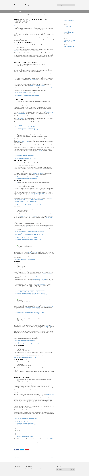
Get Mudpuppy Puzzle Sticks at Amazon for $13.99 (25, 128)
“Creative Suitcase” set (47, 326)
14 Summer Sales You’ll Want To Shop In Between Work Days (69, 42)
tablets (18, 37)
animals (51, 112)
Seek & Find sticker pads (40, 284)
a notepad (41, 150)
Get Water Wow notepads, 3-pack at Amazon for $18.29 (26, 201)
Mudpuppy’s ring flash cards (19, 77)
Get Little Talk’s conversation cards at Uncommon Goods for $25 (27, 420)
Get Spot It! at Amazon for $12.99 (21, 421)
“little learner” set (33, 79)
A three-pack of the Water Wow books (37, 193)
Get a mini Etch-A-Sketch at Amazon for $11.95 (24, 156)
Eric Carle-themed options (20, 113)
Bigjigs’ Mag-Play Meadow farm (29, 226)
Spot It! (35, 405)
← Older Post (16, 457)
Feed (20, 14)
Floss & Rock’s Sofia (33, 216)
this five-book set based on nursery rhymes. (38, 85)
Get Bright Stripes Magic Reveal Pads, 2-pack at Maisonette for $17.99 (29, 204)
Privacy (15, 470)
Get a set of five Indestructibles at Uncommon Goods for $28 (27, 95)
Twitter (52, 438)
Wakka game (35, 411)
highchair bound (28, 69)
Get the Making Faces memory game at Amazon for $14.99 (26, 417)
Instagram (17, 440)
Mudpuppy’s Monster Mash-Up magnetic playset (23, 228)
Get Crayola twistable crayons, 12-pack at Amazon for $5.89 (26, 176)
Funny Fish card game (50, 394)
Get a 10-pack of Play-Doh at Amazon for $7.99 (24, 155)
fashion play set (49, 217)
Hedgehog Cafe (44, 354)
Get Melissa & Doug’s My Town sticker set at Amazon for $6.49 (27, 291)
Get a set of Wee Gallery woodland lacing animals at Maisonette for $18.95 (29, 312)
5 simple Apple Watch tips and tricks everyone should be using (69, 22)
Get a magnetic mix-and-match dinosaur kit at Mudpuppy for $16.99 (28, 239)
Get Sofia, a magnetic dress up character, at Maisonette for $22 (27, 233)
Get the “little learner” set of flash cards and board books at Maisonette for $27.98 (31, 94)
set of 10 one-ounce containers (23, 141)
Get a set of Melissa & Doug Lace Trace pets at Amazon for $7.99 (27, 313)
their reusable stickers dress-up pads (39, 279)
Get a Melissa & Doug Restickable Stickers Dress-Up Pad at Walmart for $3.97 (30, 293)
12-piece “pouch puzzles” (18, 111)
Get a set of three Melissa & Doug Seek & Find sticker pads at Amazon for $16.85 (31, 294)
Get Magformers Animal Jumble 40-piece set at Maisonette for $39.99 (28, 342)
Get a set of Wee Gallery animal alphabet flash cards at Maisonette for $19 (29, 97)
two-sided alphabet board (32, 252)
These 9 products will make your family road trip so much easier (26, 431)
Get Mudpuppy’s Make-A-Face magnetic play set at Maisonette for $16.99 (29, 231)
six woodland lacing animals (48, 306)
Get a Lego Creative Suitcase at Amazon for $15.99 (25, 340)
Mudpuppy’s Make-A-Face (23, 216)
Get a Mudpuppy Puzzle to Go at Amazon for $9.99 (25, 126)
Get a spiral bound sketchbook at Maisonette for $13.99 (26, 178)
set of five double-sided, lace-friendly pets (32, 307)
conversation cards (48, 399)
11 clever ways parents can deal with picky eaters (24, 436)
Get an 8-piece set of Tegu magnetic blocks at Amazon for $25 (27, 343)
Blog (26, 11)
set (38, 331)
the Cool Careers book (47, 273)
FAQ (29, 11)
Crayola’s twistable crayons (37, 169)
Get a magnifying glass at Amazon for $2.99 (22, 374)
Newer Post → (51, 457)
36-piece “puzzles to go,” (42, 111)
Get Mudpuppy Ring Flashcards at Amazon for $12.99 (25, 92)
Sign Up (72, 469)
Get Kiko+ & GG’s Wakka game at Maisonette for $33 (25, 424)
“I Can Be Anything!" (21, 118)
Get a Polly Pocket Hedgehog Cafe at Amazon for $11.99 (25, 357)
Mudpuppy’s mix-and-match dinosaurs (43, 226)
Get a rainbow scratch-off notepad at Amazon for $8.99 (25, 158)
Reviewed (24, 438)
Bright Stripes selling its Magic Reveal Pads (35, 199)
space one (38, 222)
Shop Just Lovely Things (21, 475)
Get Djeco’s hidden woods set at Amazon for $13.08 (25, 203)
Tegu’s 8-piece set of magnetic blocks (34, 335)
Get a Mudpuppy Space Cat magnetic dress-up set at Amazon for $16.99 (29, 234)
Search (15, 468)
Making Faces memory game (41, 389)
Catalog (21, 11)
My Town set (38, 276)
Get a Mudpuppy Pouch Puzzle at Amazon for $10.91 (25, 125)
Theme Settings (40, 468)
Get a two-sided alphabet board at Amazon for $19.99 (24, 259)
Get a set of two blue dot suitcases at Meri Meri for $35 (24, 60)
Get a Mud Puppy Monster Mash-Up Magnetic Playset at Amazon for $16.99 (29, 240)
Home (15, 11)
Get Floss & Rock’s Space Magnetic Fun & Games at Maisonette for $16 (29, 236)
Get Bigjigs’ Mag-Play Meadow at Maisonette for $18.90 (26, 237)
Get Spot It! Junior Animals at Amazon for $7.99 (24, 423)
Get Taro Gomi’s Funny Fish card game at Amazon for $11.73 (26, 418)
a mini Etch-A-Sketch (31, 144)
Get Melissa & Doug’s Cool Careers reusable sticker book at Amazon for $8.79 (30, 290)
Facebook (49, 438)
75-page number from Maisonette (37, 173)
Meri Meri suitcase (24, 54)
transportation (47, 112)
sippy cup (16, 50)
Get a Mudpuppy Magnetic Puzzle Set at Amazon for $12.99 (26, 129)
